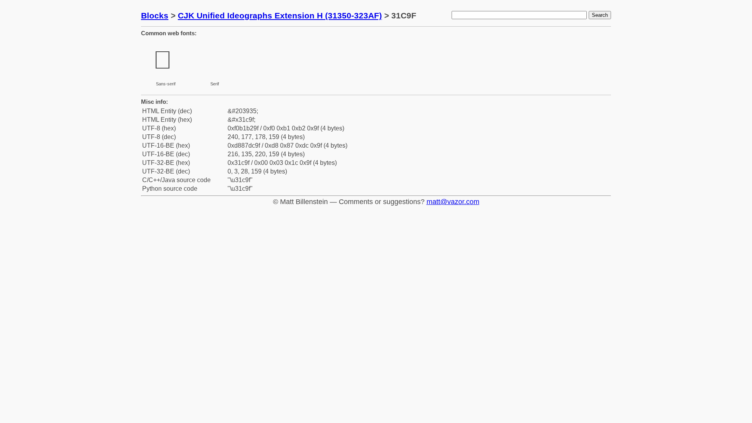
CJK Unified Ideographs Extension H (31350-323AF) (280, 15)
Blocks (154, 15)
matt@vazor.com (453, 202)
